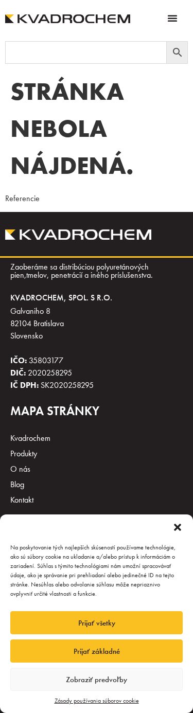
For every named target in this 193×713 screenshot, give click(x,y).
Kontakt (21, 499)
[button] (177, 527)
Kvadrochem (30, 438)
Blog (17, 484)
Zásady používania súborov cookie (97, 701)
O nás (20, 469)
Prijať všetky (96, 623)
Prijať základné (97, 651)
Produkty (23, 453)
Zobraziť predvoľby (96, 679)
